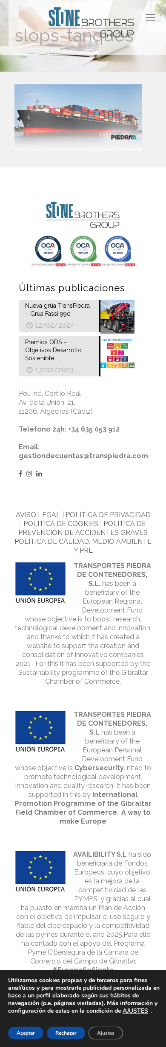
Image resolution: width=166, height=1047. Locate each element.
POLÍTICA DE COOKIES (60, 524)
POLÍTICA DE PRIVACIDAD (108, 515)
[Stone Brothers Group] (91, 23)
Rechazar (66, 1033)
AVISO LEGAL (38, 515)
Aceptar (26, 1033)
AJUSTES (135, 1011)
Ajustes (105, 1033)
